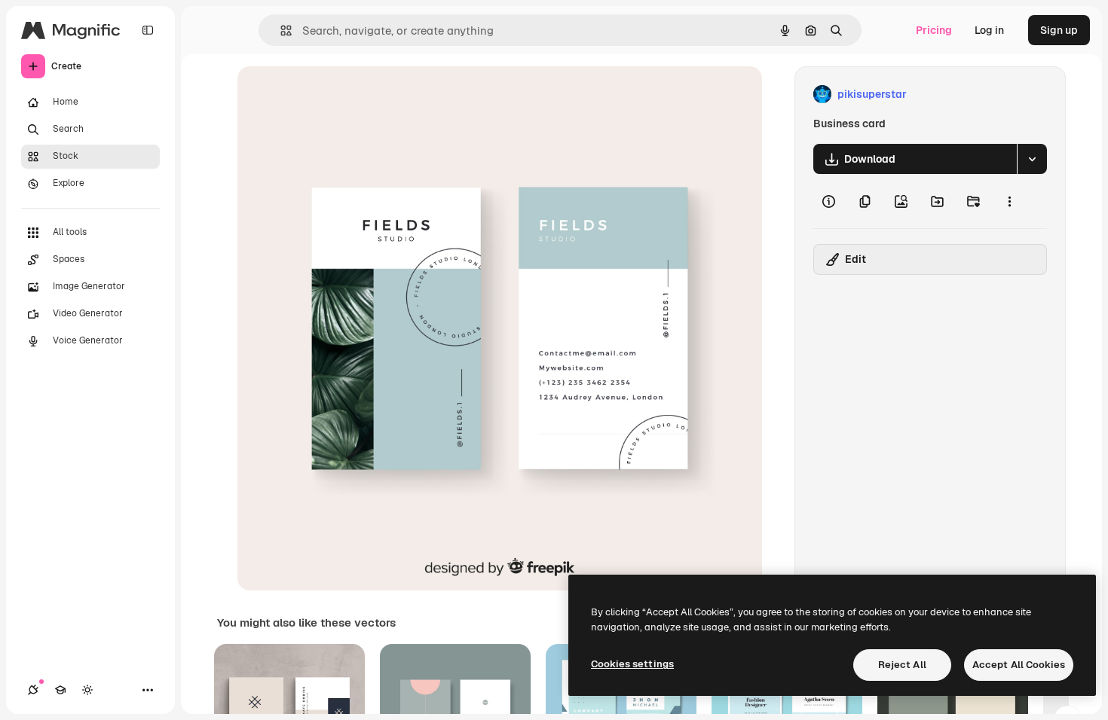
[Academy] (60, 690)
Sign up (1059, 30)
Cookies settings (632, 663)
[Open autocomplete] (280, 30)
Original (334, 94)
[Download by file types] (1032, 159)
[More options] (1009, 201)
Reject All (902, 664)
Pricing (934, 30)
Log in (989, 30)
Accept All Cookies (1018, 664)
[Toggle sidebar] (148, 30)
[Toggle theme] (87, 690)
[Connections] (33, 690)
